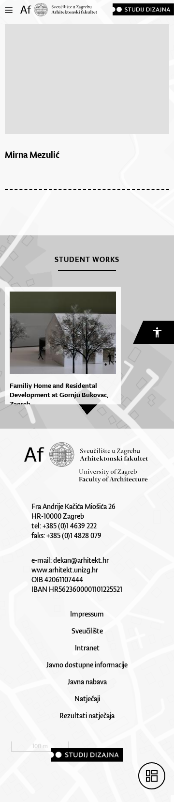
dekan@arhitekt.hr (81, 560)
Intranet (87, 647)
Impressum (87, 613)
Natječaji (87, 698)
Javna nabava (87, 681)
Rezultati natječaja (87, 715)
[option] (60, 350)
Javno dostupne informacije (87, 664)
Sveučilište (87, 630)
